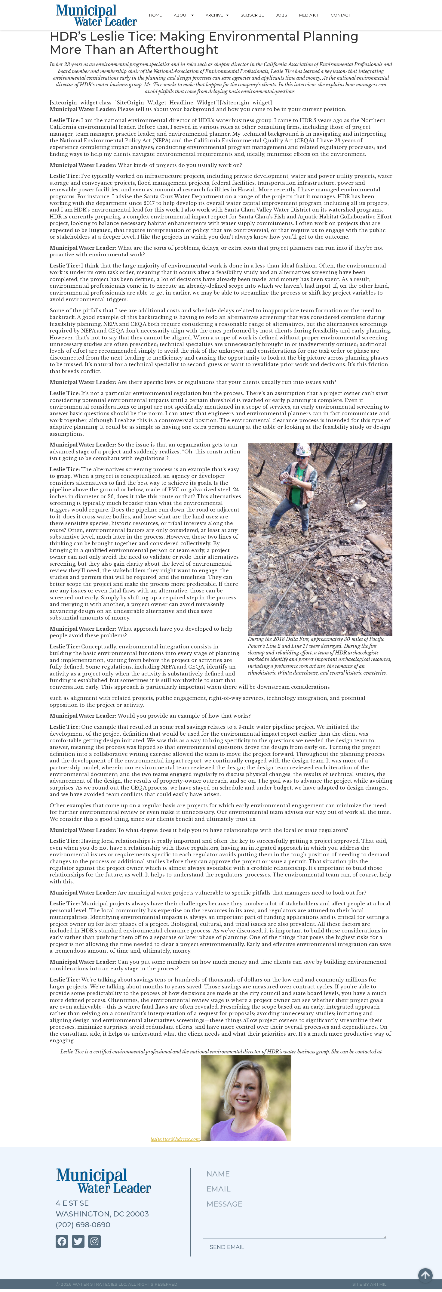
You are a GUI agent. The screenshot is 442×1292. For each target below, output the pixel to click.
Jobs (281, 15)
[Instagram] (94, 1241)
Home (155, 15)
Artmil (378, 1284)
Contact (340, 15)
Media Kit (309, 15)
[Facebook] (62, 1241)
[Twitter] (78, 1241)
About (181, 15)
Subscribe (252, 15)
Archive (214, 15)
